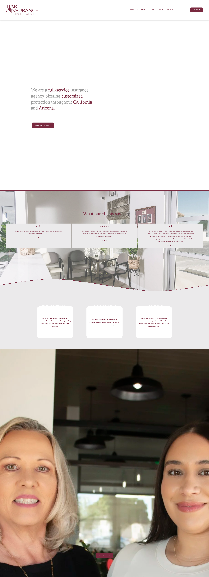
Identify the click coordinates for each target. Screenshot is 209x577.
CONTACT (170, 10)
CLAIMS (144, 10)
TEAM (161, 10)
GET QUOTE (196, 9)
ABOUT (153, 10)
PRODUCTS (134, 10)
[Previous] (101, 257)
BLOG (180, 10)
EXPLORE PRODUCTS (43, 125)
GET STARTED (105, 555)
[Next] (107, 257)
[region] (104, 236)
